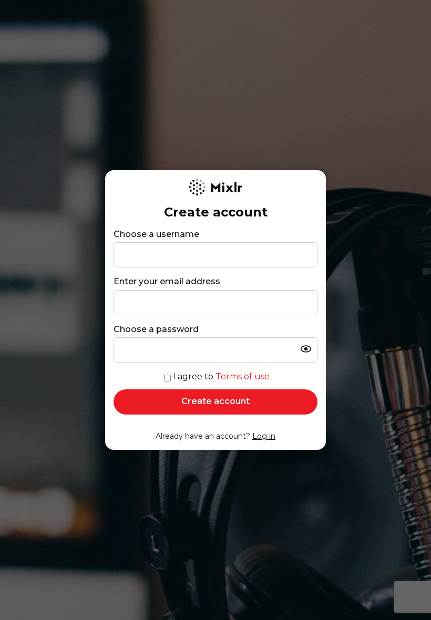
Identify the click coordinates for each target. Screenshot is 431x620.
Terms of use (243, 376)
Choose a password (156, 329)
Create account (215, 401)
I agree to (221, 376)
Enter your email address (167, 281)
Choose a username (156, 234)
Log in (263, 436)
